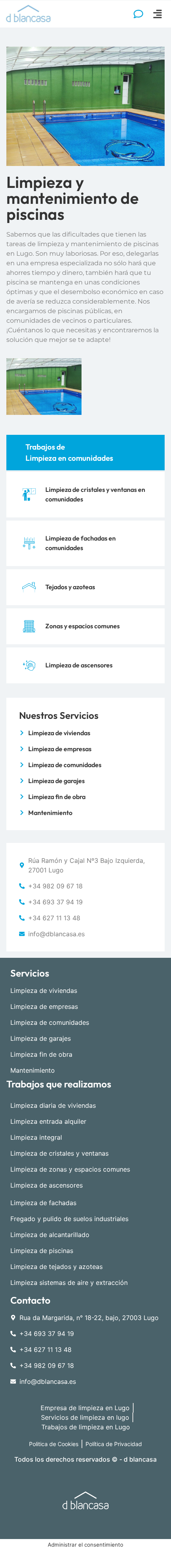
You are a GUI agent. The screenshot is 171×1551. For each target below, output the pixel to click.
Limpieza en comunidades (69, 458)
